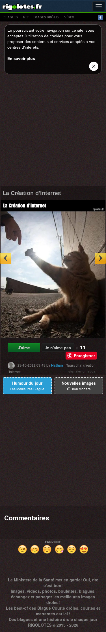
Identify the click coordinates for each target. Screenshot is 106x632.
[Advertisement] (53, 132)
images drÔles (46, 17)
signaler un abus (82, 371)
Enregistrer (84, 355)
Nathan (57, 365)
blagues (10, 17)
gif (26, 17)
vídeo (69, 17)
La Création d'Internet (32, 193)
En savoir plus (21, 58)
